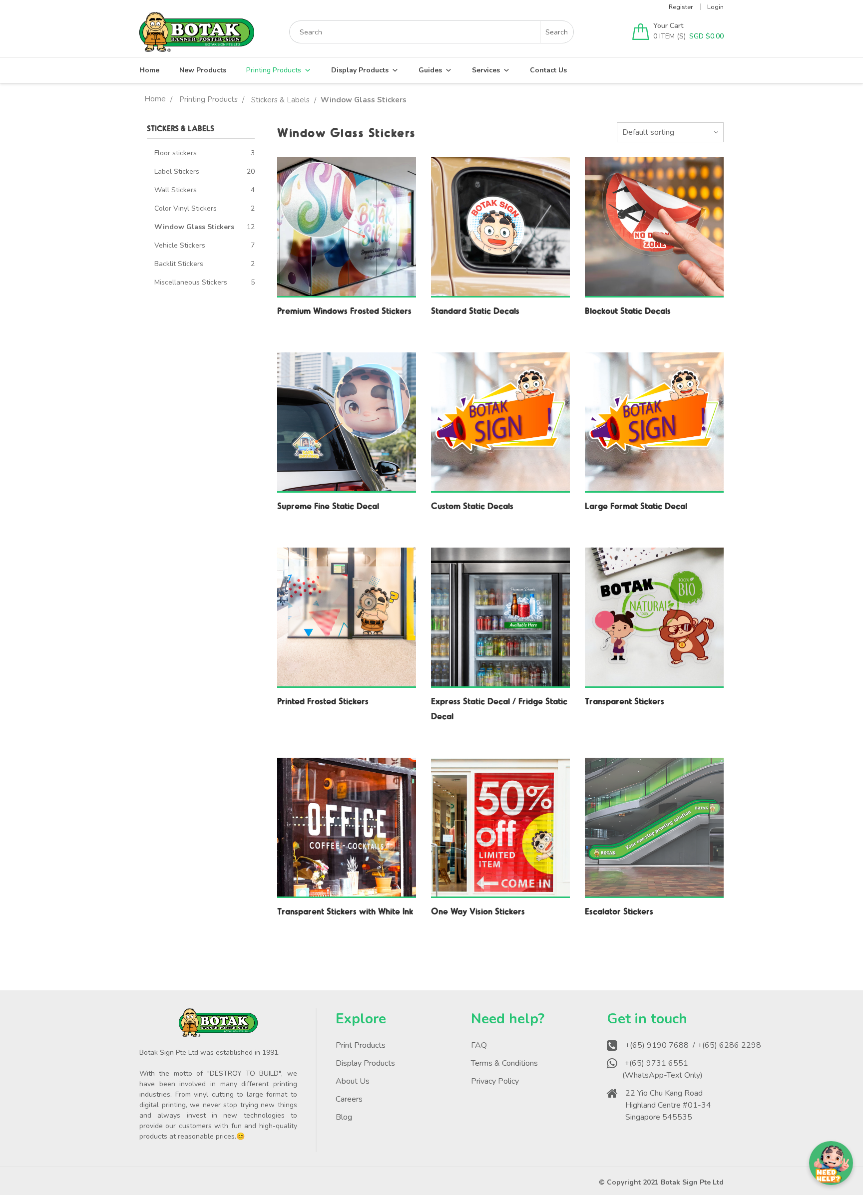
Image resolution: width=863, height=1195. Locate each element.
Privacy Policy (495, 1081)
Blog (344, 1117)
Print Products (361, 1045)
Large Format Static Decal (636, 505)
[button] (831, 1163)
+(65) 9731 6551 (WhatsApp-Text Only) (663, 1069)
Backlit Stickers (178, 264)
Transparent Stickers (624, 700)
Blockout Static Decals (628, 310)
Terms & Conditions (504, 1063)
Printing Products (273, 70)
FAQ (479, 1045)
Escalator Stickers (619, 910)
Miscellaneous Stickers (190, 282)
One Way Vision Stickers (478, 910)
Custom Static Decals (472, 505)
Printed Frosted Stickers (323, 700)
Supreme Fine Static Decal (328, 505)
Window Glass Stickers (194, 227)
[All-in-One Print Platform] (196, 47)
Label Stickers (176, 171)
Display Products (360, 70)
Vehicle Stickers (179, 245)
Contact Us (548, 70)
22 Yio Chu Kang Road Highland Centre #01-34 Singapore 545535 (668, 1105)
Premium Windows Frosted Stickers (344, 310)
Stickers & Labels (280, 100)
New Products (202, 70)
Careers (349, 1099)
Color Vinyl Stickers (185, 208)
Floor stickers (175, 153)
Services (486, 70)
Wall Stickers (175, 190)
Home (149, 70)
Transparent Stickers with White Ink (345, 910)
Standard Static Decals (475, 310)
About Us (353, 1081)
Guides (430, 70)
